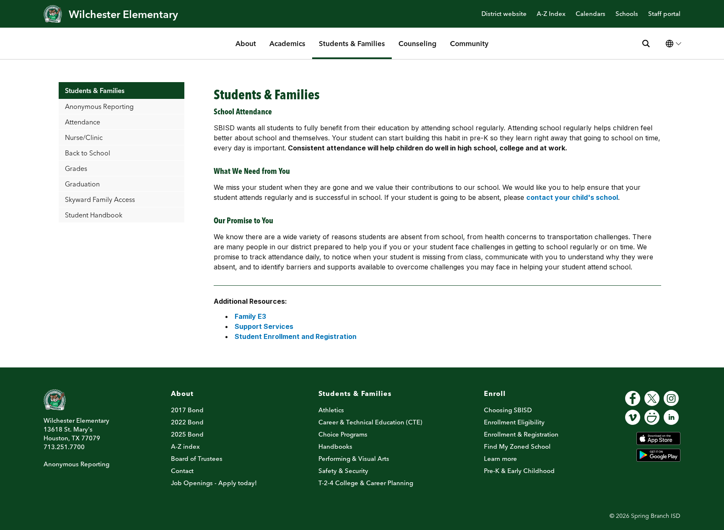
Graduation (82, 184)
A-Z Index (551, 14)
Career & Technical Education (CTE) (370, 422)
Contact (182, 471)
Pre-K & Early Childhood (519, 471)
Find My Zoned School (517, 446)
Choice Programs (342, 434)
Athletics (331, 410)
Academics (287, 43)
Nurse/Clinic (84, 137)
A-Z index (185, 446)
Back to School (87, 153)
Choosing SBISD (508, 410)
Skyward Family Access (100, 199)
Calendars (590, 14)
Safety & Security (343, 471)
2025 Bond (187, 434)
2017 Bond (187, 410)
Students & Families (352, 43)
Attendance (82, 122)
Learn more (500, 459)
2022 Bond (187, 422)
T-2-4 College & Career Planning (365, 483)
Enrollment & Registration (521, 434)
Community (469, 43)
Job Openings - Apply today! (214, 483)
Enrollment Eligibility (514, 422)
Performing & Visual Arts (353, 459)
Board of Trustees (196, 459)
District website (504, 14)
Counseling (417, 43)
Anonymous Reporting (99, 106)
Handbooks (335, 446)
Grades (76, 168)
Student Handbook (93, 215)
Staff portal (664, 14)
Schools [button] (626, 14)
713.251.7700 (64, 447)
